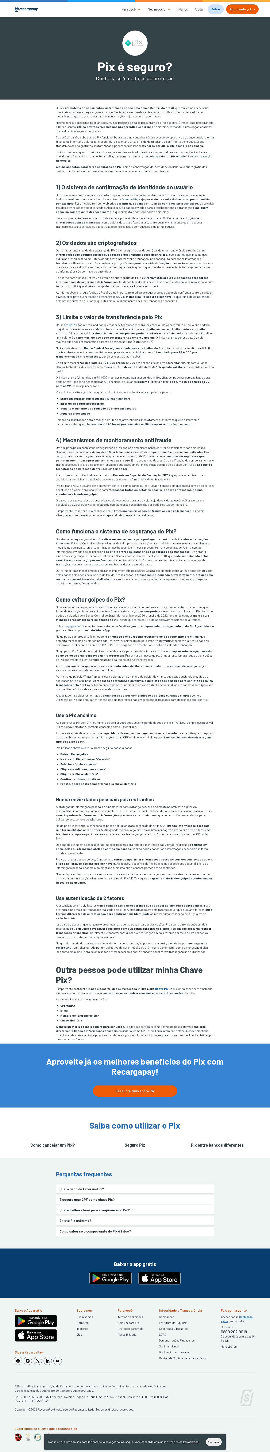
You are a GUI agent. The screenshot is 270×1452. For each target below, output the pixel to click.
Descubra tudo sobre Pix (135, 1091)
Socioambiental (169, 1346)
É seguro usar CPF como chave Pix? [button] (87, 1199)
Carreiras (83, 1322)
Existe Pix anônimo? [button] (75, 1220)
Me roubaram (229, 1346)
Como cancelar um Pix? (52, 1145)
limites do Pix (68, 325)
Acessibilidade (127, 1334)
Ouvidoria (227, 1327)
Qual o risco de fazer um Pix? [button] (81, 1189)
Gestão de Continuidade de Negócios (183, 1358)
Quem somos (85, 1317)
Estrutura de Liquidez (172, 1322)
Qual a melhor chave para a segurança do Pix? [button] (94, 1210)
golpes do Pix (76, 626)
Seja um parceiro (128, 1322)
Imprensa (82, 1328)
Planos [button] (183, 9)
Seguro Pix (135, 1145)
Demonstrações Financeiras (177, 1340)
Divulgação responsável (174, 1352)
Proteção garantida (130, 1328)
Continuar (214, 1441)
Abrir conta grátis (242, 9)
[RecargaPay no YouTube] (57, 1361)
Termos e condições (130, 1317)
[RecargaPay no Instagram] (28, 1361)
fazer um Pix (129, 199)
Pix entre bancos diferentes (217, 1145)
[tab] (135, 1188)
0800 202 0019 (234, 1331)
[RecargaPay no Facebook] (18, 1361)
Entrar (215, 9)
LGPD (162, 1334)
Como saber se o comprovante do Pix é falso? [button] (95, 1231)
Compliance (166, 1317)
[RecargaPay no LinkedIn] (47, 1361)
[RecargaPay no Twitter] (38, 1361)
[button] (131, 9)
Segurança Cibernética (173, 1328)
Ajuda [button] (199, 9)
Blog (79, 1334)
